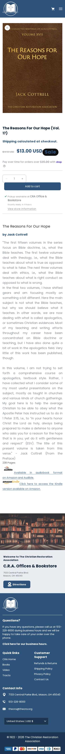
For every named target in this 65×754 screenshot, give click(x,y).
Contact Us (41, 679)
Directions (19, 584)
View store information (22, 209)
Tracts (6, 675)
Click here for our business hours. (24, 644)
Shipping (9, 141)
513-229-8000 (16, 701)
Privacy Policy (42, 674)
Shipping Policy (43, 668)
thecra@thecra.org (20, 709)
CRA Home (9, 659)
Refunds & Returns (45, 663)
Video (6, 670)
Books (6, 664)
